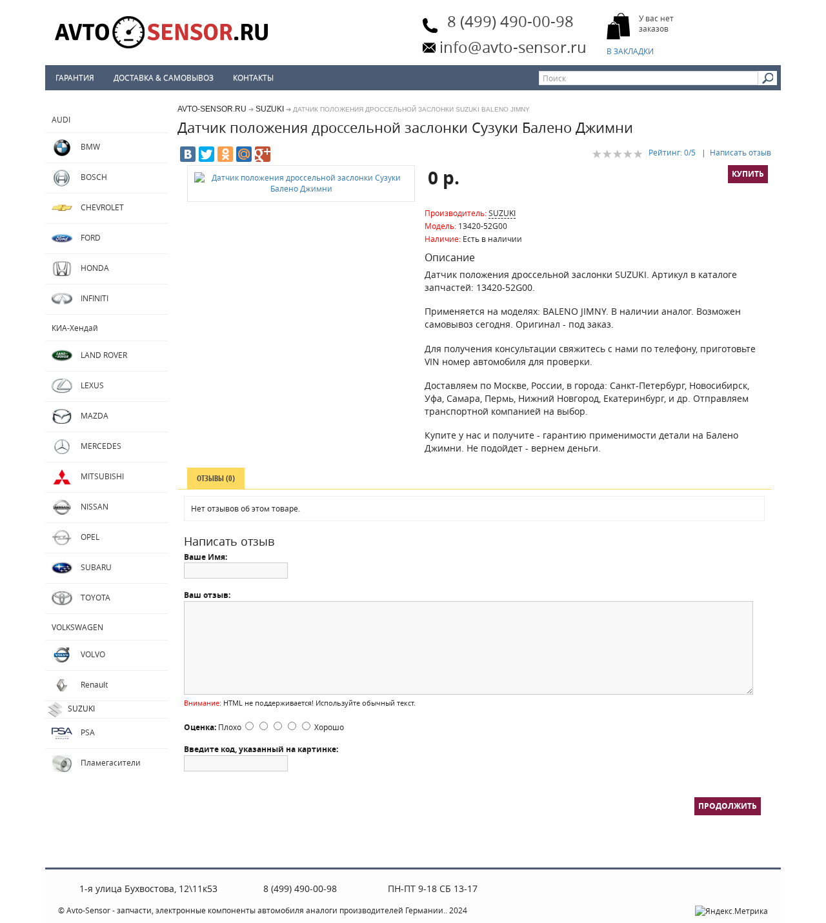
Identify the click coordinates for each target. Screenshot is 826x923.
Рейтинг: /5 (672, 152)
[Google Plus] (262, 154)
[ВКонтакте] (188, 154)
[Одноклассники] (225, 154)
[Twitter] (206, 154)
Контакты (253, 77)
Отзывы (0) (216, 478)
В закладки (631, 51)
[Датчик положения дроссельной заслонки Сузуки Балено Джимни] (301, 183)
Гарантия (74, 77)
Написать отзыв (740, 152)
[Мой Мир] (244, 154)
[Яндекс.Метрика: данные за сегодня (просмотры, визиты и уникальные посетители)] (731, 911)
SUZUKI (270, 109)
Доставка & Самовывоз (164, 77)
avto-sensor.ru (212, 109)
